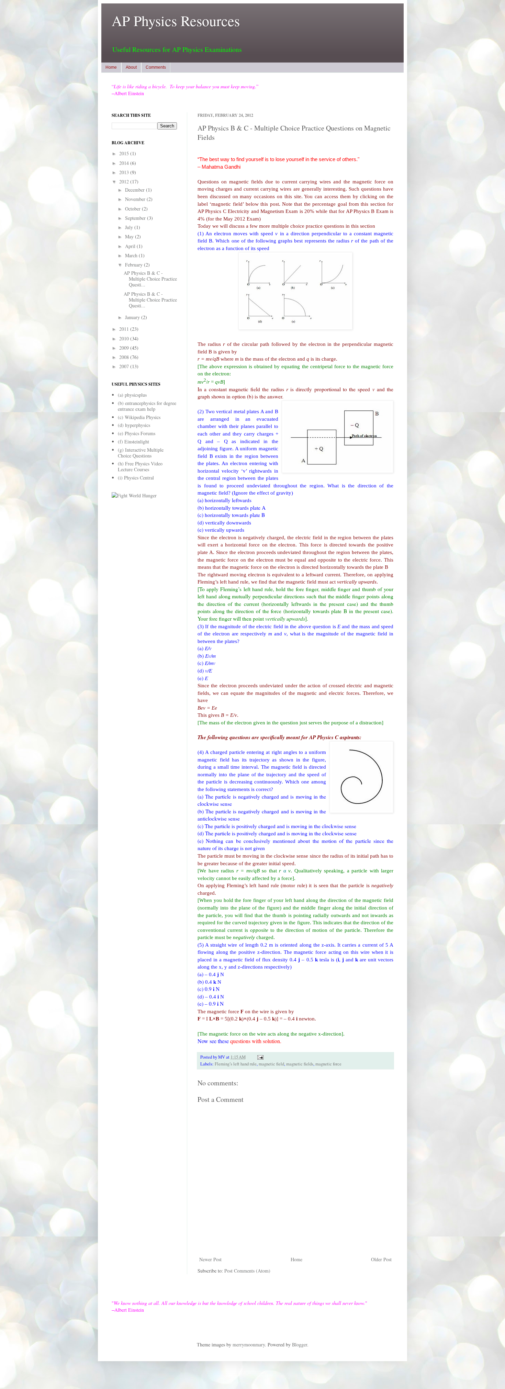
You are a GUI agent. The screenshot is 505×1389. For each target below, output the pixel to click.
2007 (124, 366)
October (133, 208)
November (136, 199)
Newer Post (210, 1259)
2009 (124, 348)
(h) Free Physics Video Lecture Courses (140, 466)
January (133, 317)
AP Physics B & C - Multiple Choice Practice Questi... (150, 279)
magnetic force (328, 1064)
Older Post (381, 1259)
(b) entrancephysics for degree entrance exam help (147, 406)
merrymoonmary (249, 1344)
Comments (156, 67)
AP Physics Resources (176, 20)
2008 (124, 357)
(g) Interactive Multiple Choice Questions (141, 453)
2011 (124, 329)
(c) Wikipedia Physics (139, 417)
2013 (124, 172)
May (130, 236)
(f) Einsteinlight (133, 441)
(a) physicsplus (132, 395)
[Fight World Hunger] (134, 495)
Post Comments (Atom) (247, 1270)
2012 (124, 181)
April (131, 246)
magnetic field (271, 1064)
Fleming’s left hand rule (236, 1064)
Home (111, 67)
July (129, 227)
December (135, 190)
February (134, 264)
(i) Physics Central (136, 477)
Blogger (299, 1344)
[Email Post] (259, 1057)
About (131, 67)
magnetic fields (299, 1064)
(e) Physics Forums (136, 433)
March (132, 255)
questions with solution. (255, 1040)
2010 (124, 338)
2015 (124, 153)
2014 (124, 163)
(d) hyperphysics (134, 425)
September (136, 218)
